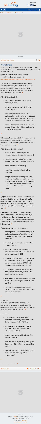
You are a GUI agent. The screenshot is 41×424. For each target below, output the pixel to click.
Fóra (5, 10)
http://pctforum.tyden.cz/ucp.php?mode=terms (16, 79)
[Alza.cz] (31, 4)
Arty (17, 418)
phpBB (15, 416)
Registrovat (20, 12)
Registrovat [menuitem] (40, 10)
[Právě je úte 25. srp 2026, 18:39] (36, 60)
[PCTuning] (10, 4)
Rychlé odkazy (2, 10)
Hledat (3, 12)
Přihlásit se (11, 12)
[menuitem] (30, 9)
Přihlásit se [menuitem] (37, 10)
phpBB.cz (24, 420)
